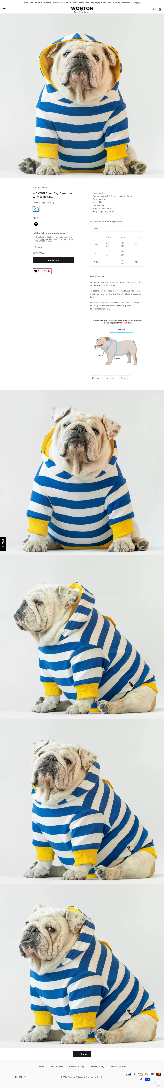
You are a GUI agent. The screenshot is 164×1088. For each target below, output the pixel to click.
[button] (3, 544)
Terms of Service (118, 1067)
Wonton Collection (76, 1077)
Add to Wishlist (43, 271)
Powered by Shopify (94, 1077)
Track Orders (56, 1067)
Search (41, 1067)
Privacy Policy (97, 1067)
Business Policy (76, 1067)
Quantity (38, 247)
